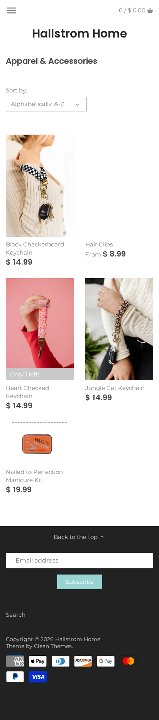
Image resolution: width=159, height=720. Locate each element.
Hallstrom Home (79, 33)
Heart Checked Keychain (27, 392)
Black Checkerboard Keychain (35, 248)
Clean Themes (53, 646)
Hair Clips (99, 244)
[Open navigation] (11, 10)
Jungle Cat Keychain (115, 388)
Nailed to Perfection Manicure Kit (34, 476)
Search (15, 614)
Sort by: (16, 90)
